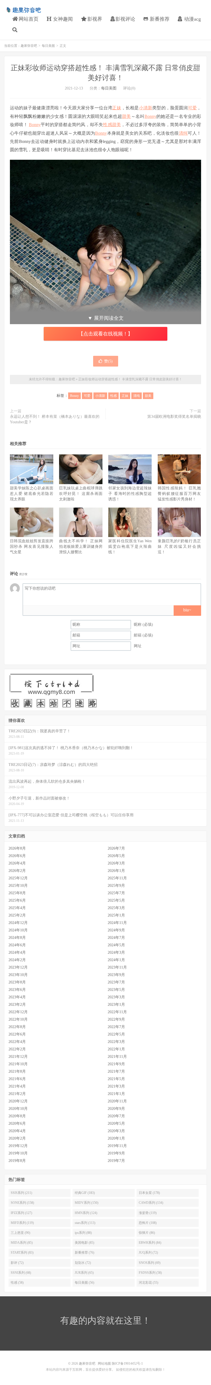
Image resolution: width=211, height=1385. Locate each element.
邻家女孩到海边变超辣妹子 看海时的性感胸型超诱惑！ (130, 493)
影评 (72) (17, 1263)
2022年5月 (116, 1034)
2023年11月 (117, 967)
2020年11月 (117, 1101)
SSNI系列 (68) (21, 1273)
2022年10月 (18, 1019)
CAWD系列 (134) (151, 1203)
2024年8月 (17, 938)
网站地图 (104, 1363)
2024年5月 (116, 945)
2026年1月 (116, 871)
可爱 (192, 107)
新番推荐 (159, 19)
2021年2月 (17, 1094)
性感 (107, 124)
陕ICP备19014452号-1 (127, 1363)
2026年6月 (17, 856)
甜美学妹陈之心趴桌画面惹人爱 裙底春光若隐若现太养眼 (31, 493)
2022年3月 (116, 1042)
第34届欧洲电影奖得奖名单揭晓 (174, 416)
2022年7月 (116, 1027)
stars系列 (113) (85, 1223)
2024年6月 (17, 945)
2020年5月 (116, 1123)
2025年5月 (116, 900)
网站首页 (27, 19)
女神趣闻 (62, 19)
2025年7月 (116, 893)
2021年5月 (116, 1079)
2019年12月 (18, 1146)
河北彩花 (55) (148, 1282)
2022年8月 (17, 1027)
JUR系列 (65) (84, 1273)
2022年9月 (116, 1019)
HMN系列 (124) (86, 1213)
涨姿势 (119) (148, 1213)
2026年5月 (116, 856)
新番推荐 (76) (84, 1252)
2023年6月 (17, 990)
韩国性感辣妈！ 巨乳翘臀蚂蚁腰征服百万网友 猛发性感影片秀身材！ (179, 493)
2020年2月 (17, 1138)
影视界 (94, 19)
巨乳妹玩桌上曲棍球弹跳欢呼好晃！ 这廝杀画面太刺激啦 (80, 493)
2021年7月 (116, 1071)
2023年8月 (17, 982)
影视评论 (125, 19)
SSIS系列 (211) (21, 1193)
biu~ (187, 610)
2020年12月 (18, 1101)
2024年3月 (116, 952)
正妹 (116, 107)
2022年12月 (18, 1012)
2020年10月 (18, 1109)
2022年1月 (116, 1049)
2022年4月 (17, 1042)
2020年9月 (116, 1109)
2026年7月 (116, 848)
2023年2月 (17, 1004)
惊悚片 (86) (147, 1233)
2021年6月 (17, 1079)
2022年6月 (17, 1034)
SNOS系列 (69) (149, 1263)
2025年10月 (18, 885)
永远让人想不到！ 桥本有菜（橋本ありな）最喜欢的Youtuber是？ (54, 419)
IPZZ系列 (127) (21, 1213)
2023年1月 (116, 1004)
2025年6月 (17, 900)
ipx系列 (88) (83, 1233)
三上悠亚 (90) (20, 1233)
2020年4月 (17, 1131)
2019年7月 (116, 1161)
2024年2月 (17, 960)
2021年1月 (116, 1094)
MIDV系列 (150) (86, 1203)
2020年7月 (116, 1116)
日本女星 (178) (149, 1193)
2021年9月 (116, 1064)
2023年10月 (18, 975)
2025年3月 (116, 908)
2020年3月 (116, 1131)
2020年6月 (17, 1123)
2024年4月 (17, 952)
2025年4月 (17, 908)
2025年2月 (17, 915)
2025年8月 (17, 893)
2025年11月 (117, 878)
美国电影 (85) (84, 1243)
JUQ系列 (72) (148, 1252)
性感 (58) (17, 1282)
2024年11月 (117, 923)
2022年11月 (117, 1012)
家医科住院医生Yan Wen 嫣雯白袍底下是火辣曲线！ (130, 546)
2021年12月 (18, 1057)
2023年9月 (116, 975)
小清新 (145, 107)
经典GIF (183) (85, 1193)
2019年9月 (116, 1153)
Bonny (150, 116)
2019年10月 (18, 1153)
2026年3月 (116, 863)
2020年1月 (116, 1138)
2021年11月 (117, 1057)
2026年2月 (17, 871)
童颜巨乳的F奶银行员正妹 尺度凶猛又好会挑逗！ (179, 546)
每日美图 (48, 46)
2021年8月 (17, 1071)
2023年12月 (18, 967)
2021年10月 (18, 1064)
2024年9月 (116, 930)
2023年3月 (116, 997)
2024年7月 (116, 938)
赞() (108, 361)
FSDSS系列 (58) (150, 1273)
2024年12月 (18, 923)
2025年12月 (18, 878)
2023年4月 (17, 997)
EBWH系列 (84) (150, 1243)
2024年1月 (116, 960)
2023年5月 (116, 990)
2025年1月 (116, 915)
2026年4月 (17, 863)
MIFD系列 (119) (22, 1223)
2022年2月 (17, 1049)
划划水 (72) (83, 1263)
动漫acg (192, 19)
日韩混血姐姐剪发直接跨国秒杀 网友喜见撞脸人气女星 (31, 546)
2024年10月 (18, 930)
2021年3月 (116, 1086)
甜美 (126, 116)
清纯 (183, 133)
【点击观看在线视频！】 (105, 334)
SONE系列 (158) (22, 1203)
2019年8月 (17, 1161)
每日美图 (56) (84, 1282)
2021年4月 (17, 1086)
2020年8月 (17, 1116)
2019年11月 (117, 1146)
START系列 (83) (22, 1252)
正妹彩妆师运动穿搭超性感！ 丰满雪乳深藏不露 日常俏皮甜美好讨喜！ (130, 379)
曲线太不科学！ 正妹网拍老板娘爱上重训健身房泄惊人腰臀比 (80, 546)
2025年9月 (116, 885)
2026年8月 (17, 848)
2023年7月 (116, 982)
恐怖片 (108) (148, 1223)
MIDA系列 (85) (22, 1243)
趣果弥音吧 (23, 10)
